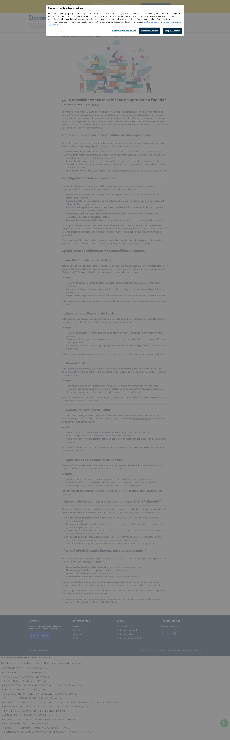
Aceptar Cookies (172, 31)
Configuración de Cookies (124, 31)
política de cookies (152, 22)
